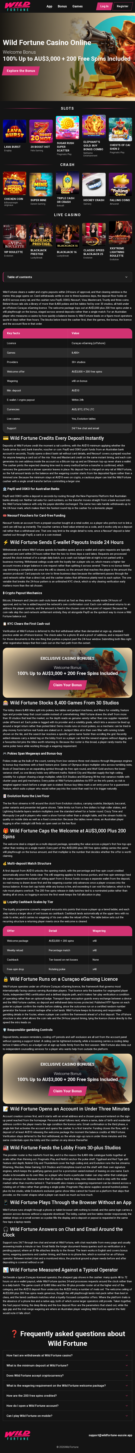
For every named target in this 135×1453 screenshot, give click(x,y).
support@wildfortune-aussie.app (110, 1435)
